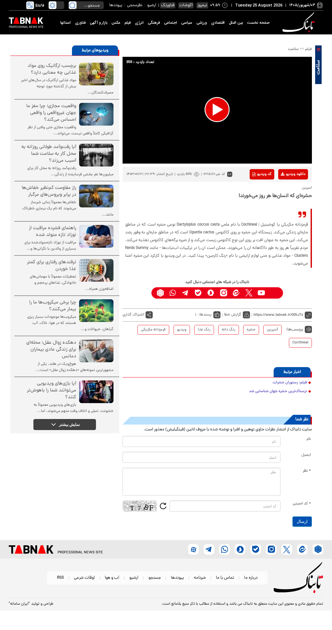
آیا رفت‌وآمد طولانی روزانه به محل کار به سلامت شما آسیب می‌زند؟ (48, 154)
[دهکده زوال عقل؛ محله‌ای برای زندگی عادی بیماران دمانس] (96, 351)
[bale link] (198, 293)
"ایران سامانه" (19, 604)
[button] (217, 109)
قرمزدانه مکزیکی (153, 330)
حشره (251, 330)
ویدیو (181, 330)
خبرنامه (200, 578)
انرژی (139, 22)
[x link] (249, 293)
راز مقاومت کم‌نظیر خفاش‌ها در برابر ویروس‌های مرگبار (49, 191)
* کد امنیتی (302, 504)
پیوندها (115, 5)
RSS (60, 578)
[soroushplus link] (211, 293)
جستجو (154, 578)
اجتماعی (170, 22)
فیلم (127, 22)
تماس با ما (225, 578)
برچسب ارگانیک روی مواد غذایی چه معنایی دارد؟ (52, 69)
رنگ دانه (228, 330)
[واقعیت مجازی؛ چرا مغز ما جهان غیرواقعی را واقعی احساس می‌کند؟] (96, 114)
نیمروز (202, 5)
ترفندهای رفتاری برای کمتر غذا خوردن (51, 266)
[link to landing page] (299, 22)
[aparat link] (274, 293)
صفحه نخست (258, 22)
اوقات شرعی (84, 578)
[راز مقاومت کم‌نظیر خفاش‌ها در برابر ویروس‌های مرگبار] (96, 196)
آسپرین (272, 330)
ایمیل (306, 455)
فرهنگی (154, 22)
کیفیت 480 (285, 201)
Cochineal (300, 343)
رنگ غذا (204, 330)
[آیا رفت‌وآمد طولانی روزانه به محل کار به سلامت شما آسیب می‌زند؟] (96, 155)
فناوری (80, 22)
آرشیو (151, 5)
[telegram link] (186, 293)
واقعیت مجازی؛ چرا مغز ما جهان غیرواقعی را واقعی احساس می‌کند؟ (51, 113)
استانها (65, 22)
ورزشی (201, 22)
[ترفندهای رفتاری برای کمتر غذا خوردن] (96, 270)
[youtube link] (261, 293)
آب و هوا (112, 578)
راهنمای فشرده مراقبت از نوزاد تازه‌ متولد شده (52, 232)
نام (309, 439)
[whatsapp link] (173, 293)
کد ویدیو (264, 174)
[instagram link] (223, 293)
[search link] (73, 5)
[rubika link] (160, 293)
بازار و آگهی (98, 22)
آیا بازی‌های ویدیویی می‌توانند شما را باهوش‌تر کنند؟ (51, 390)
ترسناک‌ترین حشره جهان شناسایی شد (278, 391)
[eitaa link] (236, 293)
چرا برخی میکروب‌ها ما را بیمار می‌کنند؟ (52, 306)
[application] (217, 110)
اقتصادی (218, 22)
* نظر (307, 471)
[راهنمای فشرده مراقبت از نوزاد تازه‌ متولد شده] (96, 236)
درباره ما (251, 578)
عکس (116, 22)
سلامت (293, 49)
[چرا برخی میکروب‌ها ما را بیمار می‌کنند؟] (96, 310)
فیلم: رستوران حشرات (290, 383)
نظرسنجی (134, 5)
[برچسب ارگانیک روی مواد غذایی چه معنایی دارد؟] (96, 74)
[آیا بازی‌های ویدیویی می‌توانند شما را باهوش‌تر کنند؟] (96, 391)
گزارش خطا (232, 315)
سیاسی (186, 22)
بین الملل (236, 22)
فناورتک (167, 5)
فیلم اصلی (285, 191)
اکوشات (186, 5)
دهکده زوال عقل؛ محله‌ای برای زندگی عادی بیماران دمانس (51, 350)
